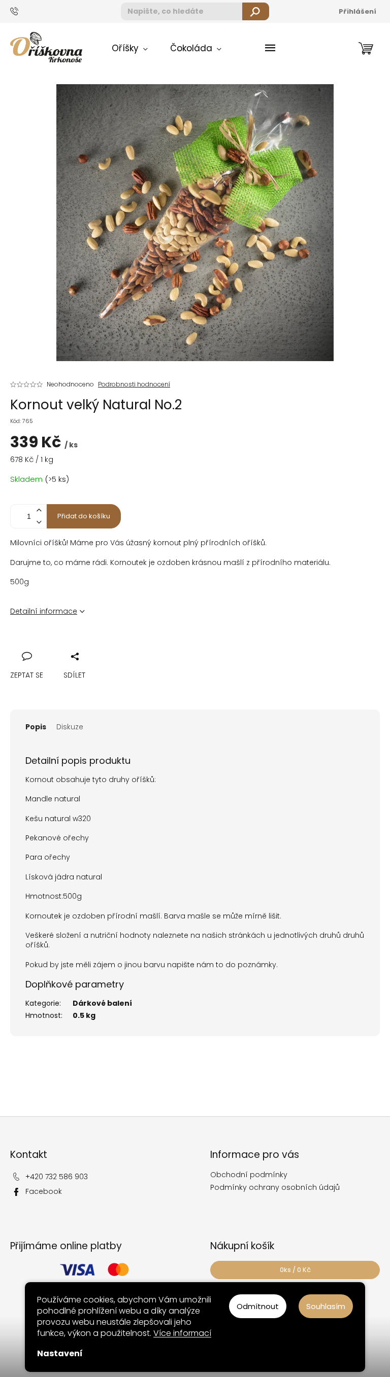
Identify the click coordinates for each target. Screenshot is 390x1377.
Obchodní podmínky (248, 1175)
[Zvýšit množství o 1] (39, 510)
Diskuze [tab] (69, 727)
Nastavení (60, 1353)
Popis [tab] (35, 727)
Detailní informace (43, 611)
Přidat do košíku (83, 516)
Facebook (43, 1191)
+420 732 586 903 (56, 1177)
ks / (295, 1270)
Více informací (182, 1333)
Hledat (255, 11)
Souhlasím (325, 1306)
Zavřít (72, 645)
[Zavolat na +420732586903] (23, 11)
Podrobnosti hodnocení (134, 384)
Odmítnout (258, 1306)
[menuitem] (130, 48)
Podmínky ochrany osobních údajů (275, 1187)
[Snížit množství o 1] (39, 522)
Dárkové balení (102, 1003)
